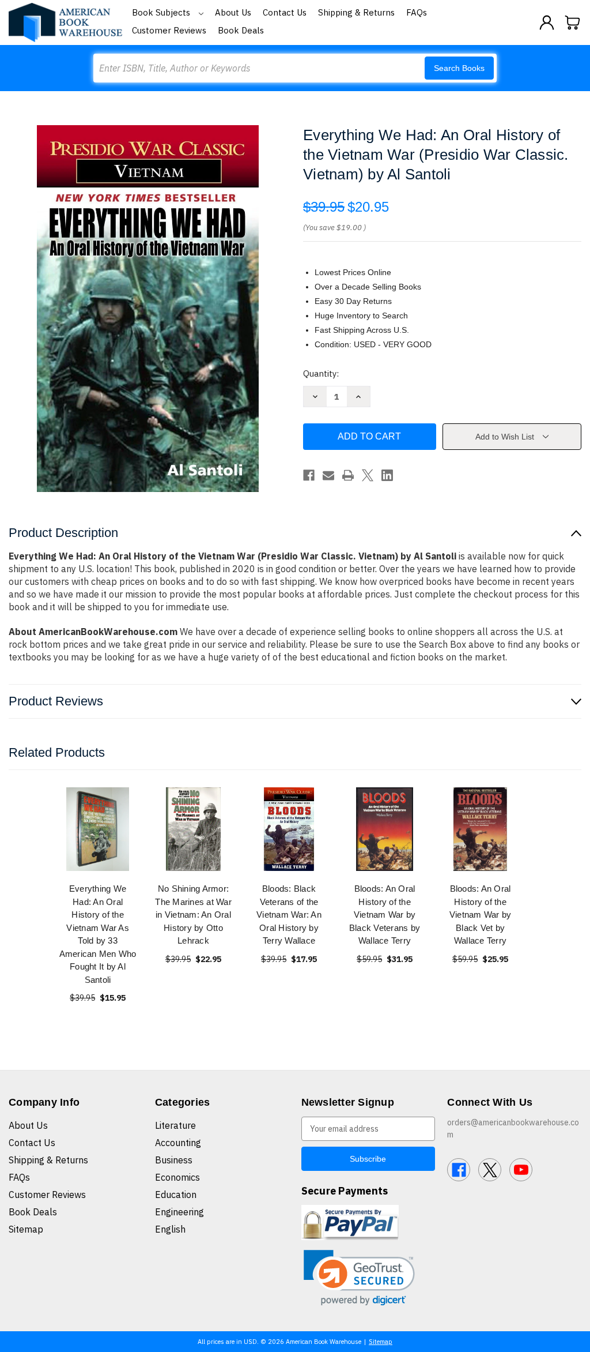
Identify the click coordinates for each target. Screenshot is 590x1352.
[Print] (348, 475)
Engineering (179, 1212)
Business (173, 1160)
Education (175, 1194)
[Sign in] (546, 22)
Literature (175, 1125)
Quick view (98, 829)
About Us (233, 12)
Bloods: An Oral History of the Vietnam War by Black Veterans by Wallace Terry (384, 914)
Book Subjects (162, 12)
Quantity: (321, 373)
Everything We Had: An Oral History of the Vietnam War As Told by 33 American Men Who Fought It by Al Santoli (98, 934)
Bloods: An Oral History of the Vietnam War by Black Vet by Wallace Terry (480, 914)
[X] (367, 475)
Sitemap (26, 1229)
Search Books (459, 68)
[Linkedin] (387, 475)
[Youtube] (521, 1170)
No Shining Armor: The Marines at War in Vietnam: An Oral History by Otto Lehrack (193, 914)
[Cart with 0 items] (572, 22)
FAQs (416, 12)
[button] (359, 1278)
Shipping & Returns (356, 12)
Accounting (178, 1142)
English (170, 1229)
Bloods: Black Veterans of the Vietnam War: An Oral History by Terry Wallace (289, 914)
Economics (177, 1177)
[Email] (328, 475)
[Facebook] (309, 475)
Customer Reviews (169, 30)
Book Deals (241, 30)
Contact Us (285, 12)
